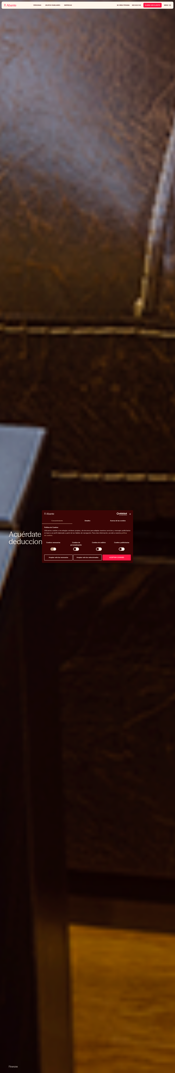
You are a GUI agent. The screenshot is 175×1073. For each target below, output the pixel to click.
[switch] (76, 549)
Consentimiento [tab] (57, 521)
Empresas (68, 5)
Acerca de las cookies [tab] (118, 521)
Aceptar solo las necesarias (58, 557)
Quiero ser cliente (152, 5)
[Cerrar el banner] (130, 514)
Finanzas (13, 1066)
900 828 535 (136, 5)
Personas (37, 5)
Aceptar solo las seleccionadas (87, 557)
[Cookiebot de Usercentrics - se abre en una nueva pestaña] (118, 514)
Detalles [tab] (87, 521)
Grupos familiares (52, 5)
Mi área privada (123, 5)
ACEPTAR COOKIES (116, 557)
